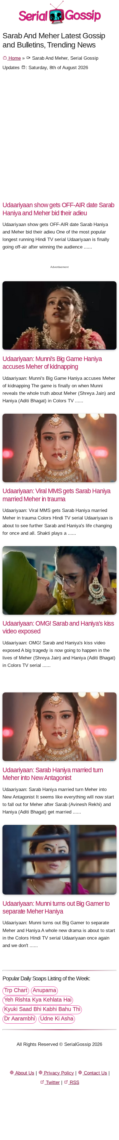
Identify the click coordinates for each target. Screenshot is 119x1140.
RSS (73, 1082)
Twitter (52, 1082)
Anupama (44, 990)
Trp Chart (15, 990)
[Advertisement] (59, 138)
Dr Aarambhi (19, 1018)
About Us (24, 1073)
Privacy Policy (58, 1073)
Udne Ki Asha (56, 1018)
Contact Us (94, 1073)
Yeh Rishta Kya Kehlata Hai (37, 999)
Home (14, 58)
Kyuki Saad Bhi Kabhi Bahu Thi (42, 1009)
